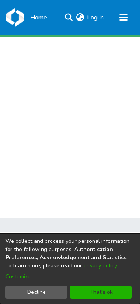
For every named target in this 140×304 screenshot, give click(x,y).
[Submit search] (69, 17)
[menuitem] (80, 17)
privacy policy (100, 265)
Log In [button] (96, 17)
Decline (36, 292)
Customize (18, 276)
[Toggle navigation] (123, 17)
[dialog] (70, 268)
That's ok (101, 292)
